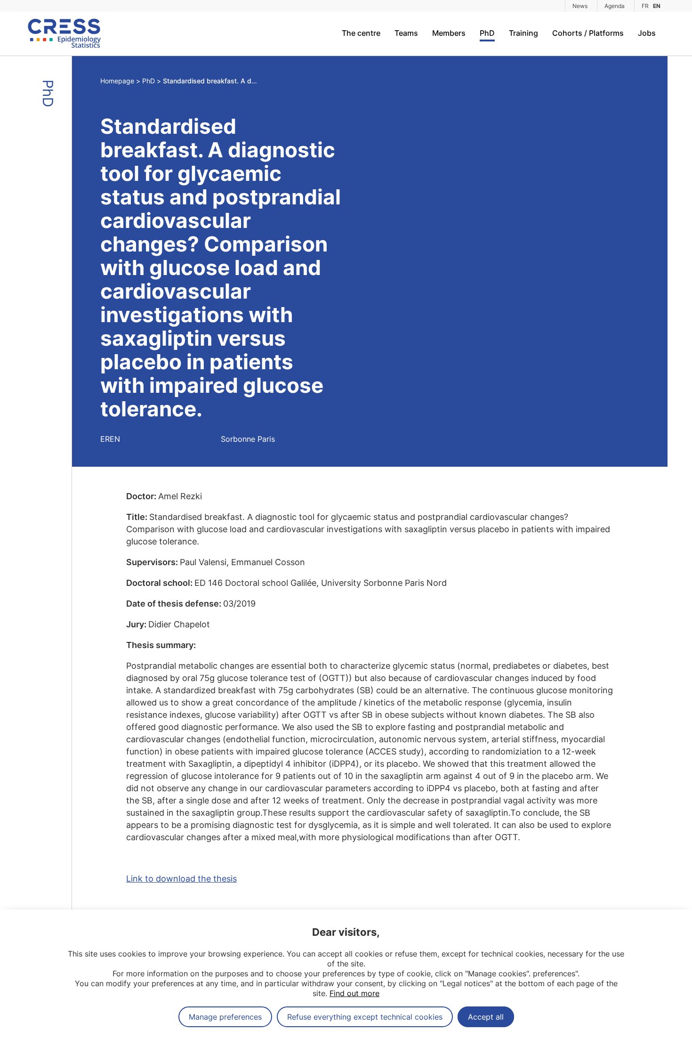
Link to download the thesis (181, 879)
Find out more (354, 993)
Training (523, 33)
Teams (406, 33)
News (579, 5)
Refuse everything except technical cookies (365, 1017)
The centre (361, 33)
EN (656, 5)
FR (645, 5)
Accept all (486, 1017)
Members (449, 33)
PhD (487, 33)
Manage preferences (225, 1017)
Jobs (647, 33)
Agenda (614, 5)
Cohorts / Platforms (588, 33)
